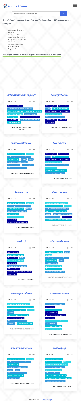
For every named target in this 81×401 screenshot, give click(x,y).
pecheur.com (59, 143)
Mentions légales (47, 400)
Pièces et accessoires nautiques (30, 119)
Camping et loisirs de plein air (16, 310)
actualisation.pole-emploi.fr (21, 94)
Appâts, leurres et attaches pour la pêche (58, 111)
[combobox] (36, 13)
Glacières (11, 312)
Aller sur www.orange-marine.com (60, 334)
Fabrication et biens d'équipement (56, 211)
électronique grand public (24, 323)
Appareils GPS (12, 274)
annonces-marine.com (21, 348)
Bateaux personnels (14, 165)
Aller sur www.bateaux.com (25, 228)
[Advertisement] (40, 74)
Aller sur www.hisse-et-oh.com (62, 225)
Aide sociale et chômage (15, 106)
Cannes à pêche (63, 106)
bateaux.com (21, 192)
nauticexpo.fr (59, 348)
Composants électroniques (16, 318)
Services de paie (13, 119)
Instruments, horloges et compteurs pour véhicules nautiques (17, 39)
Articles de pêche (51, 106)
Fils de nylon (62, 119)
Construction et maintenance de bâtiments (58, 219)
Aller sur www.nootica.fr (25, 280)
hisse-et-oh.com (59, 192)
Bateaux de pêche (28, 165)
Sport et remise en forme (53, 114)
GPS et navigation (51, 323)
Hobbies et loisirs (51, 168)
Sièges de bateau (14, 49)
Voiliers (23, 159)
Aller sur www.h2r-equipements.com (22, 329)
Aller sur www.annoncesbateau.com (22, 173)
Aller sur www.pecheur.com (63, 178)
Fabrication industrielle (52, 217)
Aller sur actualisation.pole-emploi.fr (21, 128)
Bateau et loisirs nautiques (60, 108)
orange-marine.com (59, 293)
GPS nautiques (50, 122)
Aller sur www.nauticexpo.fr (62, 386)
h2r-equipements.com (21, 293)
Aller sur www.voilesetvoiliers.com (60, 277)
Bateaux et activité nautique (16, 154)
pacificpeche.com (59, 94)
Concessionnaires (13, 159)
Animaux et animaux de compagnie (56, 170)
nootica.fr (21, 241)
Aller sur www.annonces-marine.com (22, 383)
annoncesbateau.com (21, 143)
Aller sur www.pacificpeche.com (61, 128)
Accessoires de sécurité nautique (29, 117)
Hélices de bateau (14, 35)
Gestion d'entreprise (14, 122)
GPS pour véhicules (13, 269)
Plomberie (11, 323)
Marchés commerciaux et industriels (56, 203)
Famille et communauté (15, 114)
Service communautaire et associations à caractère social (24, 111)
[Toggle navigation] (74, 5)
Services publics (12, 117)
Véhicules (30, 154)
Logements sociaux (30, 114)
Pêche (48, 108)
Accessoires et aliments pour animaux (57, 165)
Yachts (31, 159)
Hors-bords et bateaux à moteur (17, 162)
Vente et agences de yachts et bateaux (19, 157)
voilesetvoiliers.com (59, 241)
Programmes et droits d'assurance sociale (20, 108)
